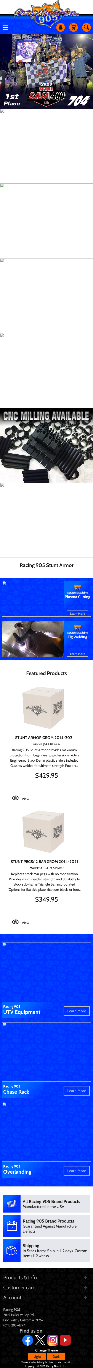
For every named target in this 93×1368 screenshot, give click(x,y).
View (25, 799)
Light (37, 1357)
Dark (56, 1357)
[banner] (46, 146)
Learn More (77, 614)
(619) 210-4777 (14, 1325)
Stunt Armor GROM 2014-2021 (44, 737)
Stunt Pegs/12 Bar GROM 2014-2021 (44, 861)
